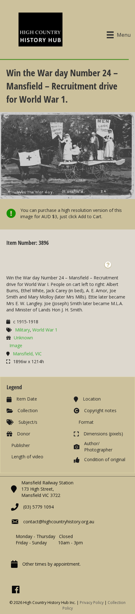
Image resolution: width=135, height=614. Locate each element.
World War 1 (44, 330)
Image (15, 345)
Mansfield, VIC (27, 354)
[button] (107, 265)
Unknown (23, 338)
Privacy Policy (92, 602)
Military (22, 330)
